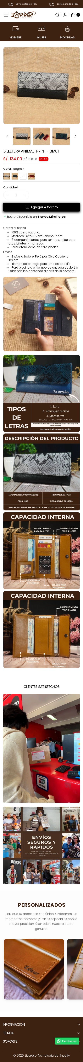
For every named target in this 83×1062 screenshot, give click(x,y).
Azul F (15, 176)
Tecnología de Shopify (53, 1055)
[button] (6, 15)
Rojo (31, 176)
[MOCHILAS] (67, 29)
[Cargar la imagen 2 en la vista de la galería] (41, 136)
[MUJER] (41, 29)
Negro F (6, 176)
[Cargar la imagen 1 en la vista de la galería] (21, 136)
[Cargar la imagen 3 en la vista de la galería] (61, 136)
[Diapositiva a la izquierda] (7, 136)
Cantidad (10, 187)
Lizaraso (30, 1055)
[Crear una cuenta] (65, 15)
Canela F (23, 176)
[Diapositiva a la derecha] (75, 136)
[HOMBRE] (15, 29)
